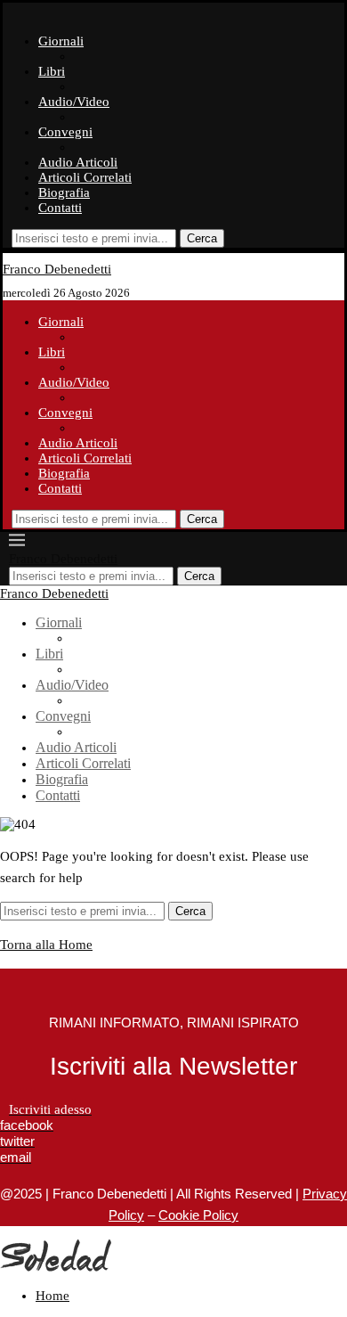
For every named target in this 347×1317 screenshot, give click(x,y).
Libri (51, 71)
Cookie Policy (198, 1215)
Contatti (60, 207)
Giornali (61, 41)
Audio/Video (73, 101)
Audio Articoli (77, 162)
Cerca (202, 238)
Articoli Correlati (85, 177)
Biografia (64, 192)
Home (52, 1295)
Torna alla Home (46, 944)
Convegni (65, 132)
